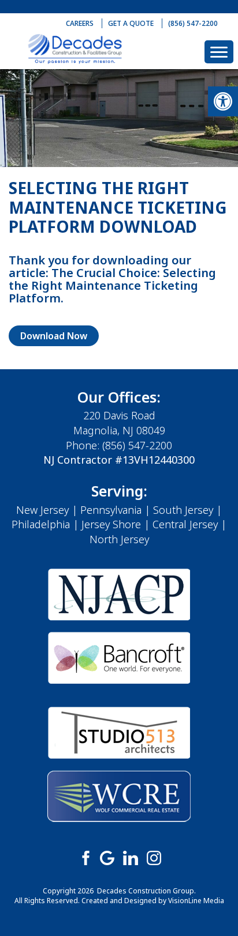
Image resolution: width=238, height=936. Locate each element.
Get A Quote (131, 23)
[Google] (107, 857)
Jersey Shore (111, 524)
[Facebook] (84, 857)
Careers (80, 23)
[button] (223, 101)
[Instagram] (153, 857)
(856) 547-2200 (193, 23)
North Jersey (119, 539)
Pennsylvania (111, 510)
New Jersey (42, 510)
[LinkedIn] (130, 857)
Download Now (53, 335)
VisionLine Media (196, 900)
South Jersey (183, 510)
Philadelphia (41, 524)
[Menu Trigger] (218, 51)
